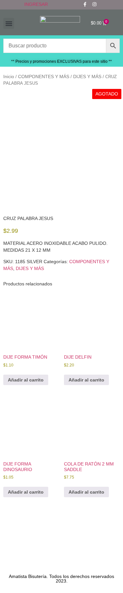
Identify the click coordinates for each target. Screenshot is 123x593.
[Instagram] (94, 4)
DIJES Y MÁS (87, 76)
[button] (8, 23)
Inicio (8, 76)
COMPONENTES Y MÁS (43, 76)
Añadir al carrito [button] (26, 379)
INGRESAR (36, 4)
